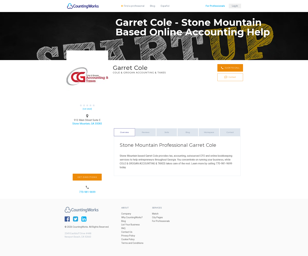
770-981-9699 (87, 192)
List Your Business (130, 224)
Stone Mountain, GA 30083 (87, 123)
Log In (235, 6)
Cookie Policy (128, 239)
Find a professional (133, 5)
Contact (230, 77)
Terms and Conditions (132, 243)
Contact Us (126, 232)
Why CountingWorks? (132, 217)
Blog (152, 5)
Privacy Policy (128, 235)
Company (126, 213)
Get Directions (87, 177)
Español (165, 5)
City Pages (157, 217)
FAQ (123, 228)
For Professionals (215, 6)
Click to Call (230, 67)
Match (155, 213)
